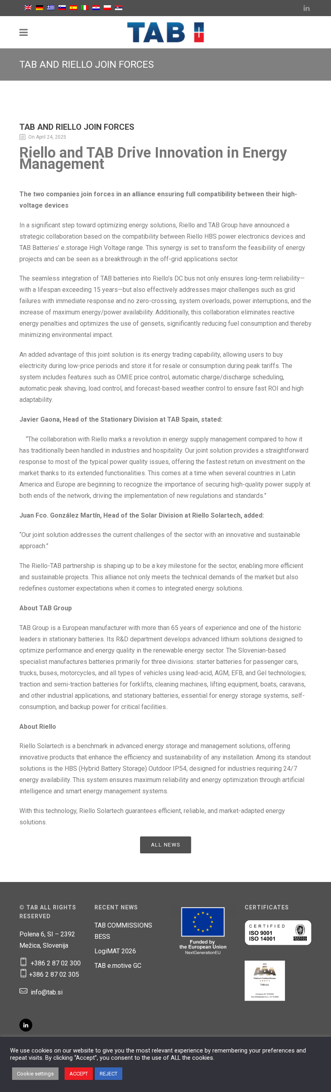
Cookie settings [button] (35, 1074)
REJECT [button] (108, 1074)
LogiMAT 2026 (115, 951)
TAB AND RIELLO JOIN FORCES (76, 127)
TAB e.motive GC (117, 965)
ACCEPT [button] (78, 1074)
